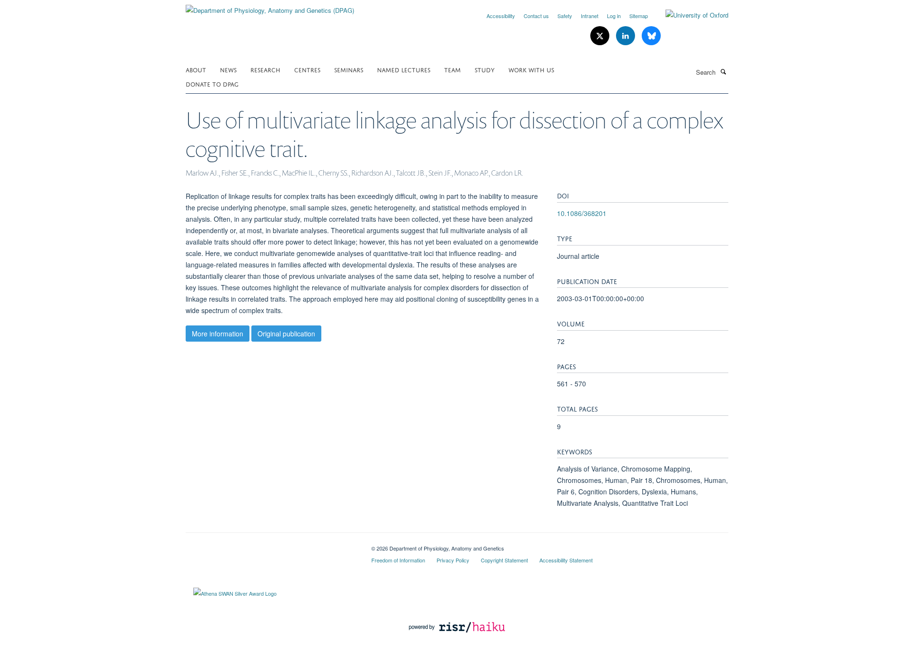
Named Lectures (403, 69)
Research (265, 69)
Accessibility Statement (566, 560)
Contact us (536, 16)
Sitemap (638, 16)
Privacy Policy (453, 560)
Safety (564, 16)
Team (452, 69)
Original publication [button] (286, 333)
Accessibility (501, 16)
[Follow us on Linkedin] (626, 35)
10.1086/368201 (581, 213)
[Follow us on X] (600, 35)
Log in (614, 16)
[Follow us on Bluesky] (651, 35)
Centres (307, 69)
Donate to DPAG (212, 83)
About (196, 69)
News (228, 69)
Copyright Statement (504, 560)
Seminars (348, 69)
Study (485, 69)
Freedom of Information (398, 560)
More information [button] (217, 333)
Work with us (531, 69)
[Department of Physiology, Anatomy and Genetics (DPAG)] (270, 6)
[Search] (723, 71)
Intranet (589, 16)
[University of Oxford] (689, 15)
